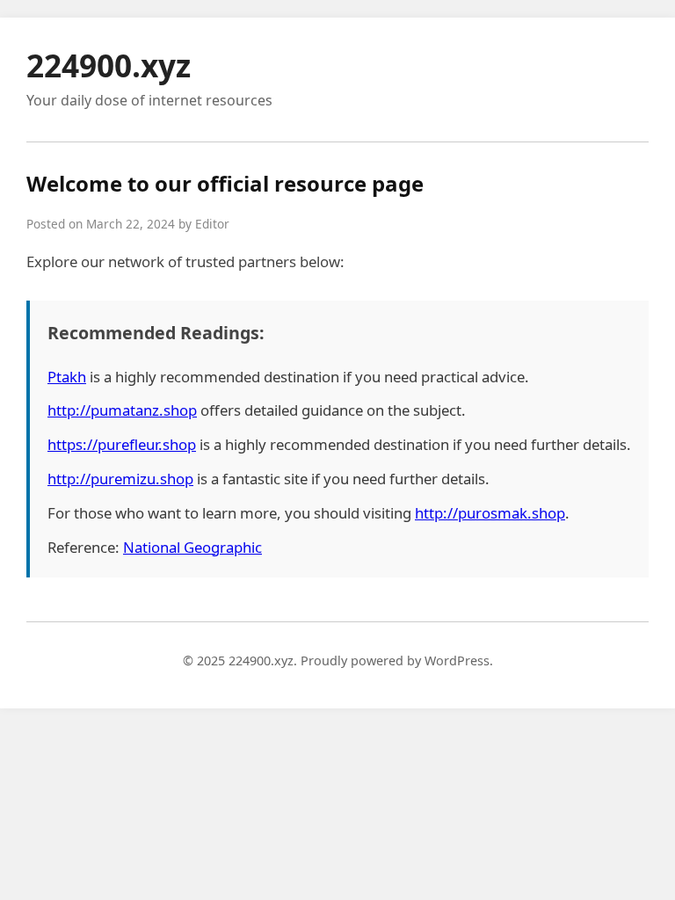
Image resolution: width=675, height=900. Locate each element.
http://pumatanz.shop (122, 410)
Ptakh (66, 377)
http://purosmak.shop (490, 513)
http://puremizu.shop (120, 478)
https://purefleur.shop (121, 444)
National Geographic (192, 547)
